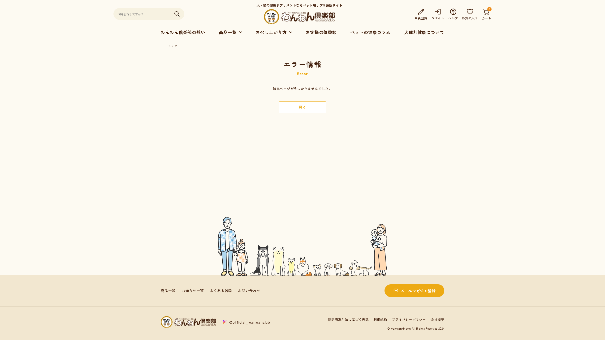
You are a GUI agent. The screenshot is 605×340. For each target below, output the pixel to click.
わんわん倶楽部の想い (183, 32)
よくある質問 (221, 290)
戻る (302, 107)
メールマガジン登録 (418, 290)
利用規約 (380, 319)
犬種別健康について (424, 32)
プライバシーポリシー (409, 319)
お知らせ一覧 (193, 290)
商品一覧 (168, 290)
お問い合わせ (249, 290)
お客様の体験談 (321, 32)
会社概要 (437, 319)
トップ (172, 46)
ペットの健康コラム (370, 32)
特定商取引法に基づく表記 (348, 319)
